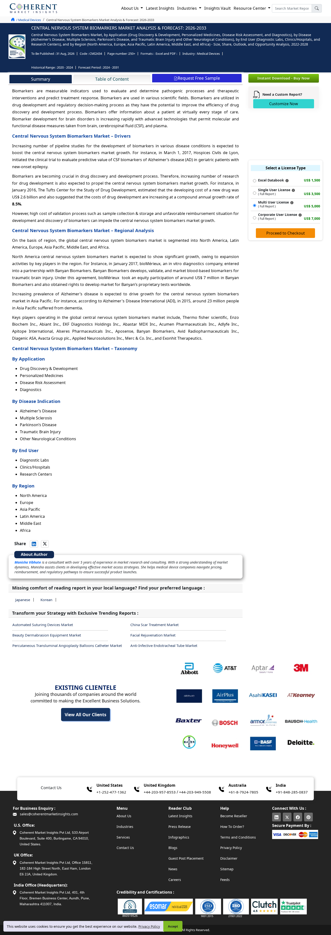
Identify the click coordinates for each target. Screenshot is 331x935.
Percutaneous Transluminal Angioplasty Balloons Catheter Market (67, 645)
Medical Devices (208, 53)
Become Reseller (233, 816)
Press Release (179, 826)
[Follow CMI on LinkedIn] (276, 817)
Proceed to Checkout (285, 233)
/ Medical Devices (28, 20)
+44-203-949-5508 (195, 792)
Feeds (225, 879)
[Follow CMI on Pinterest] (308, 817)
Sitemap (227, 869)
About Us (124, 816)
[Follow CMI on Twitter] (287, 817)
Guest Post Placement (186, 858)
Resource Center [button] (250, 8)
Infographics (178, 837)
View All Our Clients (85, 714)
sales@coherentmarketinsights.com (48, 814)
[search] (317, 8)
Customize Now (283, 103)
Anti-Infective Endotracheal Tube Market (163, 645)
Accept (173, 926)
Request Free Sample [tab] (199, 78)
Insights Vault (217, 8)
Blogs (172, 847)
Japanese (22, 599)
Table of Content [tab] (112, 79)
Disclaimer (228, 858)
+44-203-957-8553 (160, 792)
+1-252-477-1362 (111, 792)
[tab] (40, 79)
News (172, 869)
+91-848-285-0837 (292, 792)
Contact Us (125, 847)
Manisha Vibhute (28, 562)
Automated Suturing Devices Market (42, 624)
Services (123, 837)
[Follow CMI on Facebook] (297, 817)
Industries (125, 826)
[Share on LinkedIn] (34, 544)
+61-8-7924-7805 (243, 792)
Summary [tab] (40, 79)
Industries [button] (187, 8)
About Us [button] (130, 8)
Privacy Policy (149, 926)
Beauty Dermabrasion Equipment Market (46, 635)
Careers (174, 879)
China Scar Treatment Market (154, 624)
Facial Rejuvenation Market (152, 635)
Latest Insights (160, 8)
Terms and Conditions (238, 837)
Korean (46, 599)
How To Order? (232, 826)
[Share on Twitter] (45, 544)
